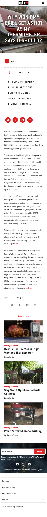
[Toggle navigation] (2, 3)
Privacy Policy (36, 457)
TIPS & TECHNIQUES (19, 98)
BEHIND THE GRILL (19, 93)
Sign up (39, 452)
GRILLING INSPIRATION (21, 81)
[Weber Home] (23, 3)
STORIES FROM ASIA (19, 103)
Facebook (17, 464)
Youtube (29, 464)
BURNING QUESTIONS (20, 87)
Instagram (23, 464)
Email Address (7, 452)
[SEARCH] (44, 3)
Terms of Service (6, 459)
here (16, 244)
